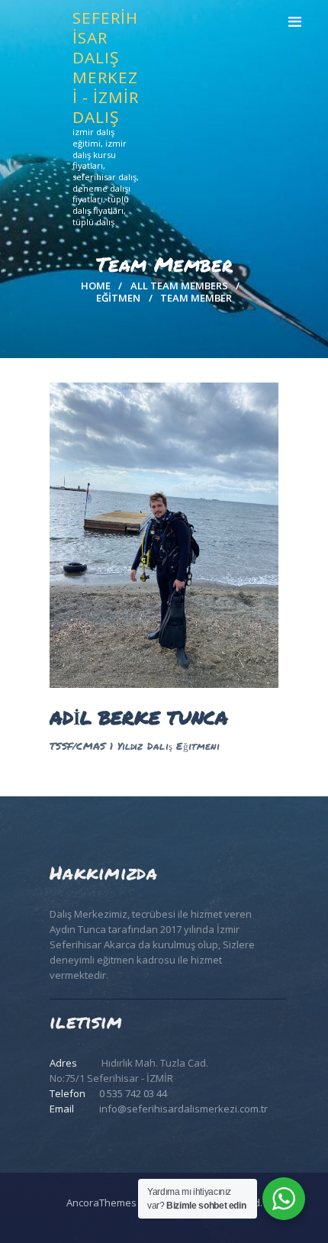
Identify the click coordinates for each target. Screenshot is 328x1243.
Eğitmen (118, 298)
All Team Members (179, 285)
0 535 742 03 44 (133, 1093)
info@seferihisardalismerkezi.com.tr (183, 1108)
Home (96, 285)
